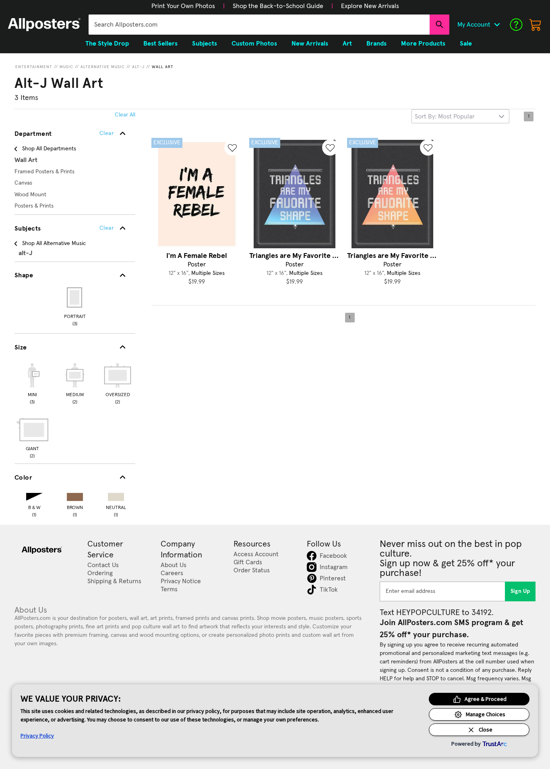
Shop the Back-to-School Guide (278, 6)
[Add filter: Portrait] (75, 297)
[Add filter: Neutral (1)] (116, 495)
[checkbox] (32, 382)
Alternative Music (103, 67)
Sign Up (520, 591)
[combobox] (259, 25)
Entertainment (33, 67)
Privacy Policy (37, 735)
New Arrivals (310, 43)
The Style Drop (107, 43)
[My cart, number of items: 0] (535, 24)
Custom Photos (254, 43)
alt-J (138, 67)
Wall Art (163, 67)
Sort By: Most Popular (445, 116)
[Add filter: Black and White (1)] (34, 495)
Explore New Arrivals (370, 6)
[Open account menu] (496, 25)
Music (66, 67)
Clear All (125, 115)
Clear (106, 228)
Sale (466, 43)
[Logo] (44, 25)
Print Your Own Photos (183, 6)
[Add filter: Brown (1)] (75, 495)
